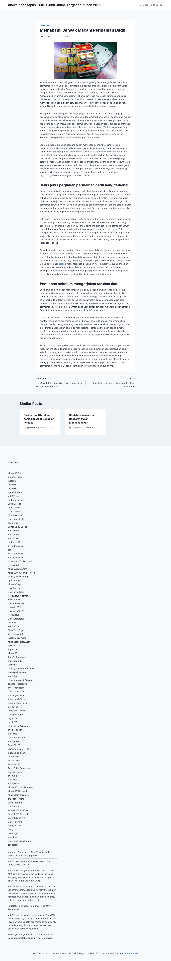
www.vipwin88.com (17, 699)
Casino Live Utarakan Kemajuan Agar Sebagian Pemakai (39, 419)
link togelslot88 (15, 557)
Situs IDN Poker (15, 504)
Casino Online (46, 25)
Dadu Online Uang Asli (19, 864)
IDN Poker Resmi (16, 688)
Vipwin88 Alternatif (17, 791)
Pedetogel (13, 855)
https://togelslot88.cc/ (19, 642)
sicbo (61, 264)
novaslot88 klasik (16, 737)
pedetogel (13, 833)
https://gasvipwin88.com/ (20, 680)
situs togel (13, 837)
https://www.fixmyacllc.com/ (22, 573)
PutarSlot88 (14, 756)
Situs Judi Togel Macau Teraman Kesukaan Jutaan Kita (113, 383)
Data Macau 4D (15, 515)
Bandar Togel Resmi (18, 703)
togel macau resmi (17, 638)
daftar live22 (14, 542)
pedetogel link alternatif (20, 841)
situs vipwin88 (15, 661)
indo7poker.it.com (17, 753)
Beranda (144, 5)
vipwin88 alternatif (17, 645)
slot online (13, 707)
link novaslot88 (15, 634)
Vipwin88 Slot (15, 473)
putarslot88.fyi (15, 607)
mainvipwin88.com (17, 672)
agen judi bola (15, 825)
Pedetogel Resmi (16, 710)
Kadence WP (131, 953)
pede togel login (16, 519)
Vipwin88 (12, 653)
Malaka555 (13, 626)
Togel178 (12, 649)
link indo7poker (15, 546)
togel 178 (12, 718)
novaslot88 (13, 565)
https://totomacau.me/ (19, 795)
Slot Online (156, 5)
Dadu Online (14, 507)
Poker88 (12, 622)
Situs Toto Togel (16, 630)
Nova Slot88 (14, 599)
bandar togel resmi (17, 684)
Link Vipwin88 (15, 822)
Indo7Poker (13, 496)
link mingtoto (14, 776)
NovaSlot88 (13, 615)
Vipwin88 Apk (15, 584)
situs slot (12, 733)
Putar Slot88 (14, 745)
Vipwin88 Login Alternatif (20, 787)
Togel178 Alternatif (17, 657)
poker (10, 549)
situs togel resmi (16, 695)
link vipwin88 (14, 783)
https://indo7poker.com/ (20, 561)
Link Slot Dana (15, 588)
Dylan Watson (47, 36)
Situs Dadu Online (38, 874)
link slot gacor (15, 730)
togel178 (12, 481)
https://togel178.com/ (18, 726)
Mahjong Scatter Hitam (19, 749)
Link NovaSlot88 (16, 592)
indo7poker (13, 530)
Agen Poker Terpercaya (19, 768)
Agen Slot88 (14, 580)
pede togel (13, 523)
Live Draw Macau (16, 691)
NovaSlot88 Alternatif (18, 596)
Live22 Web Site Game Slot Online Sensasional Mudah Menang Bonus (59, 383)
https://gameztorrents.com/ (21, 668)
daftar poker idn (16, 500)
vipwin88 (12, 664)
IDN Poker (38, 886)
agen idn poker (15, 492)
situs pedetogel (15, 714)
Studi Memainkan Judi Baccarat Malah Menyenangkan (82, 419)
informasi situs (15, 477)
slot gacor (13, 829)
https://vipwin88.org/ (18, 576)
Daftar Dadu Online (17, 527)
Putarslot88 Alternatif (18, 810)
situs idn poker (15, 772)
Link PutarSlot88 (16, 603)
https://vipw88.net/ (17, 569)
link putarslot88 (15, 553)
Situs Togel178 (15, 802)
